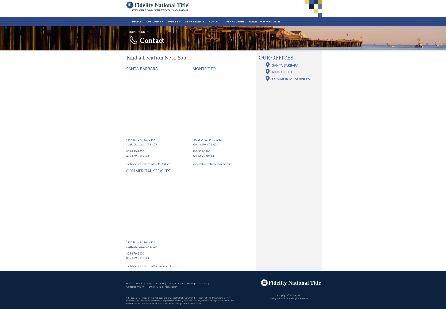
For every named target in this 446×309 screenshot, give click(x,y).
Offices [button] (173, 21)
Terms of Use (154, 287)
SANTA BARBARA (285, 65)
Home (129, 283)
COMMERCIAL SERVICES (291, 79)
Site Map (191, 283)
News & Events (194, 21)
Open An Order (234, 21)
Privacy (202, 283)
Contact (214, 21)
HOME (133, 32)
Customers (154, 21)
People (137, 21)
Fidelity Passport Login (264, 21)
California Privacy (135, 287)
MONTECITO (282, 72)
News (149, 283)
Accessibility (171, 287)
